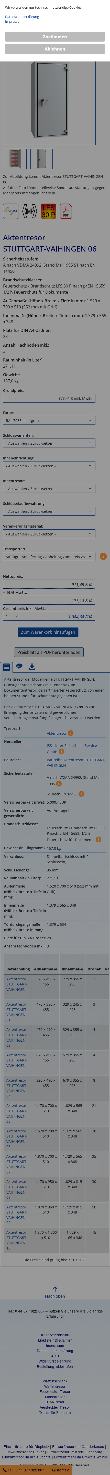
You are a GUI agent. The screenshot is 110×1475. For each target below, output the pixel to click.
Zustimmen (55, 37)
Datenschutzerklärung (22, 16)
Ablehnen (55, 49)
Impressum (14, 21)
